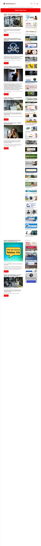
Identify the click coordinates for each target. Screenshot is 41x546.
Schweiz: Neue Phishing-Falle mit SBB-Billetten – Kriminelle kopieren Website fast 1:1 (13, 14)
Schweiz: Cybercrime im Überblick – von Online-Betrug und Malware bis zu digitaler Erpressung (12, 39)
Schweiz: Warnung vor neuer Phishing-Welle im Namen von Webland (13, 98)
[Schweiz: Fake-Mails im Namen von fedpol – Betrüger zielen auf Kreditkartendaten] (13, 282)
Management (12, 7)
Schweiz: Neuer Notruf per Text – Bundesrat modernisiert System (13, 123)
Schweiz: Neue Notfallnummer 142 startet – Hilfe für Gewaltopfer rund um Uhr (12, 241)
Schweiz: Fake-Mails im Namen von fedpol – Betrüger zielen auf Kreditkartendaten (13, 275)
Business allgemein (30, 7)
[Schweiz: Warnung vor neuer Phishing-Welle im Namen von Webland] (13, 105)
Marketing (15, 7)
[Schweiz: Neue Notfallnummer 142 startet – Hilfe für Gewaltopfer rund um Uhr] (13, 251)
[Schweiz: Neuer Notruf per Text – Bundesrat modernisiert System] (13, 131)
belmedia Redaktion (9, 82)
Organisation (19, 7)
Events (26, 7)
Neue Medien (23, 7)
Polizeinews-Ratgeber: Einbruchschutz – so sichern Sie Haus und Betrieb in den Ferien (13, 67)
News (9, 7)
